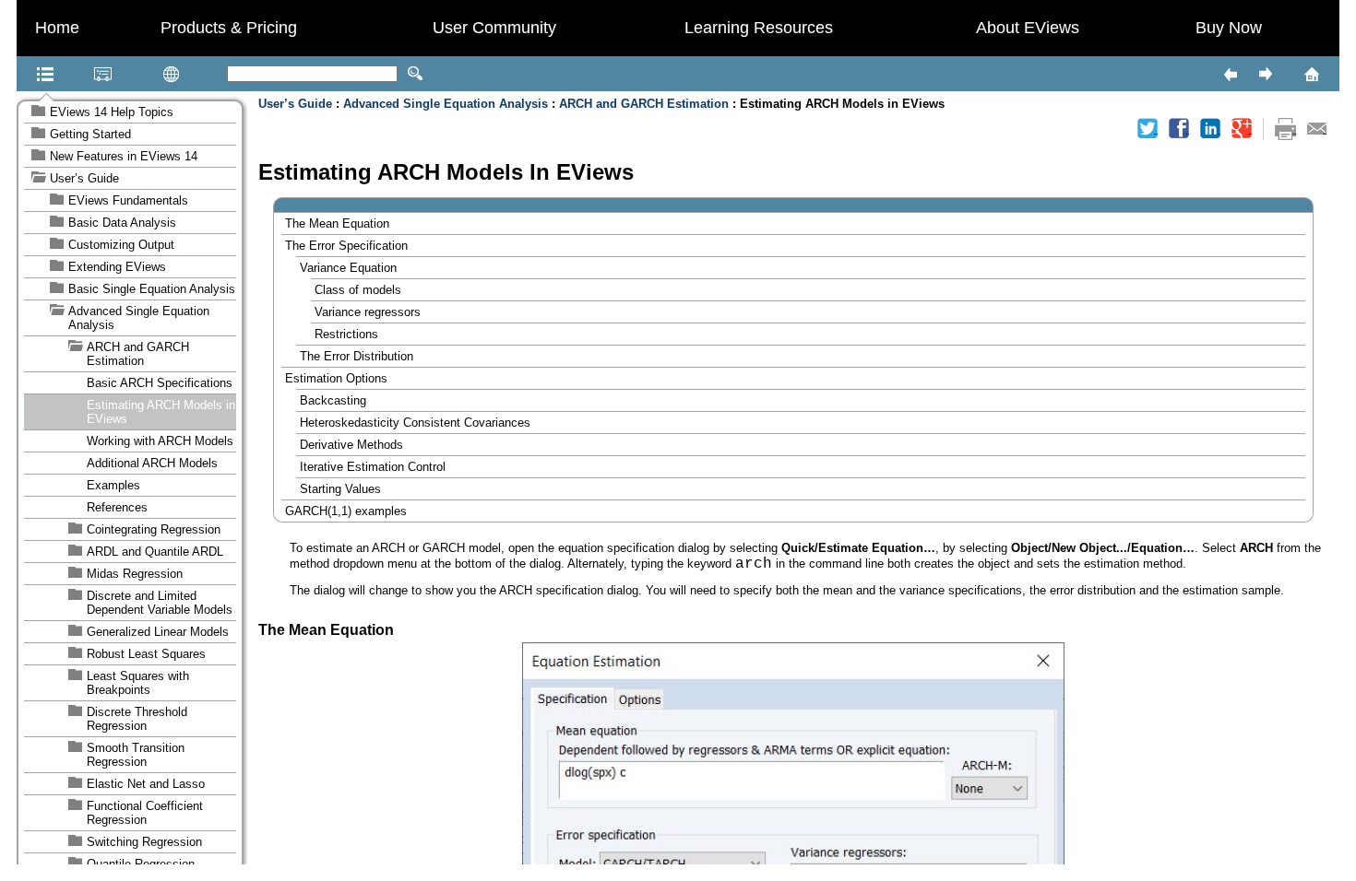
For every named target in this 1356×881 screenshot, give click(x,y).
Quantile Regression (141, 864)
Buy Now (1228, 27)
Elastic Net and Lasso (146, 784)
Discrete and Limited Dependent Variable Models (159, 603)
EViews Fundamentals (128, 200)
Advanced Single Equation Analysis (138, 318)
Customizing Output (121, 245)
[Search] (415, 73)
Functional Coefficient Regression (145, 813)
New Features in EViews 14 (123, 156)
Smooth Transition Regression (135, 755)
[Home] (1287, 73)
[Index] (79, 73)
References (117, 507)
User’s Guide (84, 178)
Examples (113, 485)
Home (57, 27)
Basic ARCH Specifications (159, 383)
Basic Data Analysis (122, 222)
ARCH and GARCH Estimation (138, 354)
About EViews (1027, 27)
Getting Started (90, 134)
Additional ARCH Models (152, 463)
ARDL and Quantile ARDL (155, 551)
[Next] (1264, 73)
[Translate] (142, 73)
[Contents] (22, 73)
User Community (494, 27)
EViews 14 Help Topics (111, 112)
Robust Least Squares (146, 654)
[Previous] (1229, 73)
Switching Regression (144, 842)
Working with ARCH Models (160, 441)
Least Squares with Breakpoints (138, 683)
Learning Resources (758, 27)
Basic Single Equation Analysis (151, 289)
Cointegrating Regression (153, 529)
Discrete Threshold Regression (137, 719)
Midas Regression (135, 574)
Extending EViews (117, 267)
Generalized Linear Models (158, 632)
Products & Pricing (229, 27)
